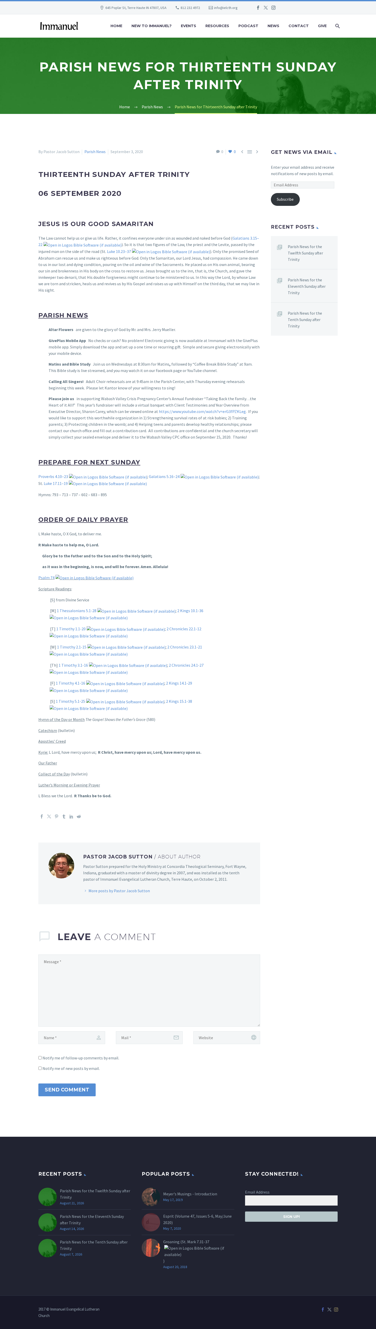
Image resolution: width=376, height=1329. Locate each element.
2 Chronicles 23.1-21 (184, 647)
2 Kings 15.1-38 (179, 701)
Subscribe (285, 199)
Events (188, 26)
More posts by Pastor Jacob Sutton (119, 890)
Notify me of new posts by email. (71, 1068)
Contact (299, 26)
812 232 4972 (190, 7)
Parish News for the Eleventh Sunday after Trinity (307, 286)
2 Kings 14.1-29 (179, 683)
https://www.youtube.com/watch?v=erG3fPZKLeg (202, 411)
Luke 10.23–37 (119, 251)
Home (116, 26)
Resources (217, 26)
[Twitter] (266, 8)
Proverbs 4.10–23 (53, 476)
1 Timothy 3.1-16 (73, 665)
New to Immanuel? (151, 26)
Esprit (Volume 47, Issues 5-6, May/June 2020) (197, 1219)
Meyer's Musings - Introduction (190, 1193)
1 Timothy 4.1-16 (70, 683)
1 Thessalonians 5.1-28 (76, 610)
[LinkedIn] (71, 816)
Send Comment (67, 1090)
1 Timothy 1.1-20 (71, 628)
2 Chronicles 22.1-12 (184, 628)
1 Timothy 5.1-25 (70, 701)
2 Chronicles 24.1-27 (186, 665)
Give (322, 26)
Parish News (95, 151)
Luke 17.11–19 (56, 483)
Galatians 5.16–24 (164, 476)
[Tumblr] (64, 816)
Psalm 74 (46, 577)
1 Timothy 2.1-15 (71, 647)
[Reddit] (79, 816)
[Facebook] (258, 8)
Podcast (248, 26)
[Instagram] (273, 8)
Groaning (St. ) (186, 1251)
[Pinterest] (56, 816)
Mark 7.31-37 (198, 1241)
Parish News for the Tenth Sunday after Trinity (305, 319)
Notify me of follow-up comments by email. (80, 1057)
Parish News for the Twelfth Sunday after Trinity (305, 253)
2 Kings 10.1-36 (190, 610)
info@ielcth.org (226, 7)
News (273, 26)
